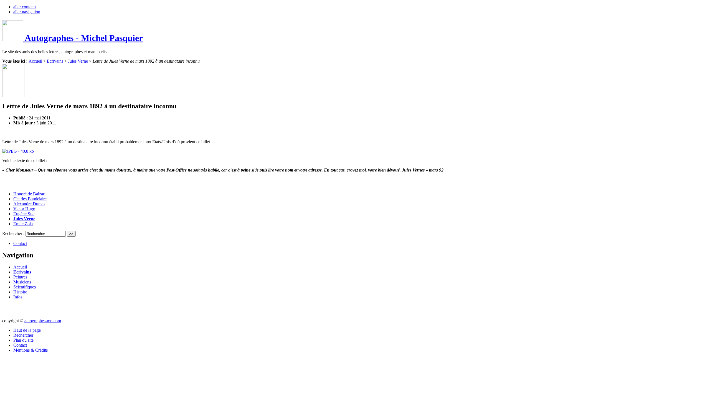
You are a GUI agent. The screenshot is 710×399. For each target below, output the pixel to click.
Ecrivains (55, 61)
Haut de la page (27, 330)
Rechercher (23, 335)
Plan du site (23, 340)
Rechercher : (14, 233)
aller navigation (26, 11)
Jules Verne (78, 61)
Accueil (35, 61)
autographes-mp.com (42, 320)
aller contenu (24, 6)
